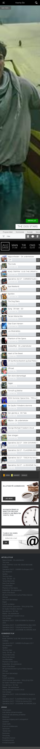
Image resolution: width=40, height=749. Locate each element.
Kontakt (30, 232)
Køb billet (32, 221)
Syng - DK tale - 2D (8, 579)
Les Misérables (7, 586)
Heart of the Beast (8, 593)
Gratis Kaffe (6, 724)
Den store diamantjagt (9, 600)
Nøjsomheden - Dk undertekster (13, 560)
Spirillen (5, 574)
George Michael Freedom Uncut (13, 616)
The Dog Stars (27, 226)
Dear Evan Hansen (8, 583)
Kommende (20, 232)
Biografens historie (8, 738)
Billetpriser (5, 717)
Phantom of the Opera (10, 588)
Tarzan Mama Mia (8, 581)
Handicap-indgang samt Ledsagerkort (15, 719)
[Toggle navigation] (36, 2)
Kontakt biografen (8, 742)
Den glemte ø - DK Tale (10, 611)
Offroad (5, 597)
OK (6, 542)
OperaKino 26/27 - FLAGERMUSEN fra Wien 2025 (19, 625)
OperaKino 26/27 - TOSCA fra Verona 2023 (17, 627)
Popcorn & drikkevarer (10, 726)
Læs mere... (9, 499)
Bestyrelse (6, 733)
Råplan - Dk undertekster (10, 613)
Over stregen (6, 618)
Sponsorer (6, 729)
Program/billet (8, 232)
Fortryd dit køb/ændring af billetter (14, 715)
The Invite (5, 562)
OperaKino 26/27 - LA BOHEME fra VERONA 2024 (19, 630)
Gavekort (5, 722)
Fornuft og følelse (8, 604)
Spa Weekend (7, 572)
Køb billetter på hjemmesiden (12, 712)
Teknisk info (6, 731)
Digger (4, 602)
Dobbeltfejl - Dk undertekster (12, 590)
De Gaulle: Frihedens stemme (12, 609)
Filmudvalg (6, 736)
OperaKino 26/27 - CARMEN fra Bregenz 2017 (18, 569)
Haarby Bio (20, 3)
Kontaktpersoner (8, 740)
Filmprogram (6, 710)
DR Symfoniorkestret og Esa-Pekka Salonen (17, 595)
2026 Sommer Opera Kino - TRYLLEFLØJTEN (17, 606)
